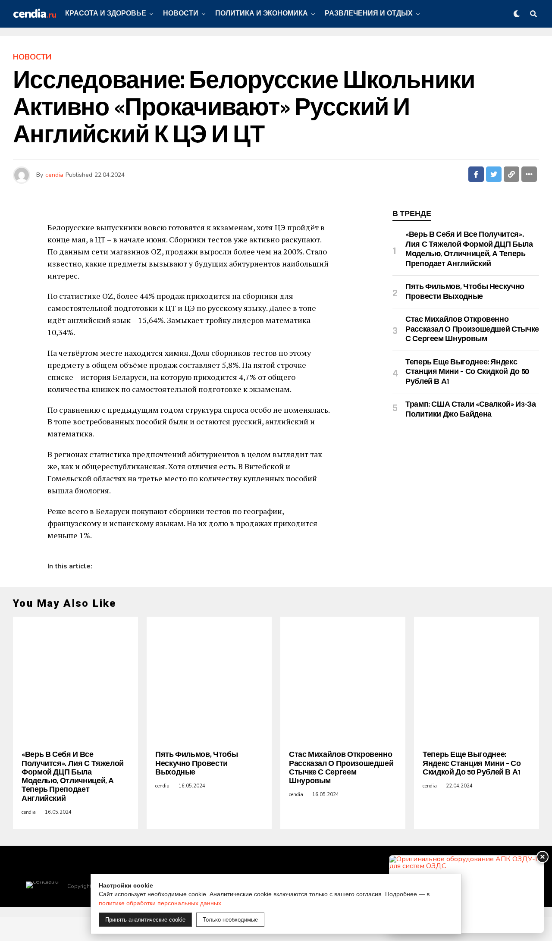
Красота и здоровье (105, 13)
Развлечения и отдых (369, 13)
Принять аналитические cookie (145, 919)
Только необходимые (230, 919)
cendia (54, 175)
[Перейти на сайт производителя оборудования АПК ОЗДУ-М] (466, 894)
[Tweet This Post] (494, 174)
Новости (180, 13)
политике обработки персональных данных (160, 903)
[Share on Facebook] (476, 174)
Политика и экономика (261, 13)
